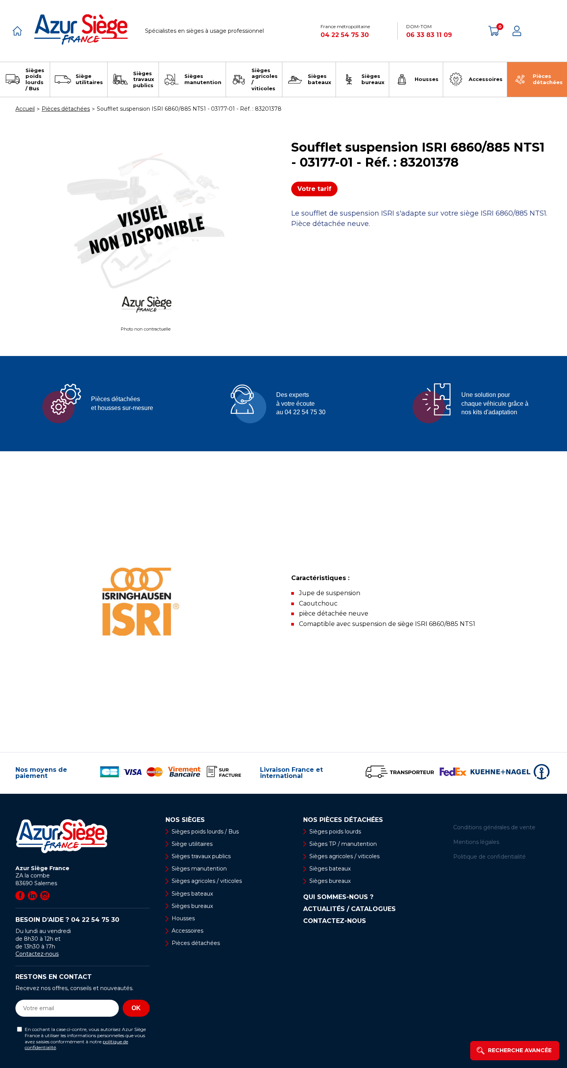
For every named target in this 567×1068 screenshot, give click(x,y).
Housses (183, 918)
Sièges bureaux (192, 906)
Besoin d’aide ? (67, 919)
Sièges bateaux (192, 893)
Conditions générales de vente (494, 827)
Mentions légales (476, 842)
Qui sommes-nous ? (338, 897)
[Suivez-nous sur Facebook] (20, 895)
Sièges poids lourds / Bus (205, 831)
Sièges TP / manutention (343, 843)
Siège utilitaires (192, 843)
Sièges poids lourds (335, 831)
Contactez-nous (37, 953)
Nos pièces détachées (343, 820)
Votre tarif (314, 188)
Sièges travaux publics (201, 856)
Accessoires (187, 930)
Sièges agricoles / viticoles (207, 880)
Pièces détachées (196, 943)
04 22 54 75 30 (345, 35)
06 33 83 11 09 (429, 35)
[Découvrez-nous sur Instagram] (44, 895)
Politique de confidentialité (489, 856)
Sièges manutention (199, 868)
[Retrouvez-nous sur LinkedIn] (32, 895)
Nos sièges (185, 820)
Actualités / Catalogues (349, 909)
